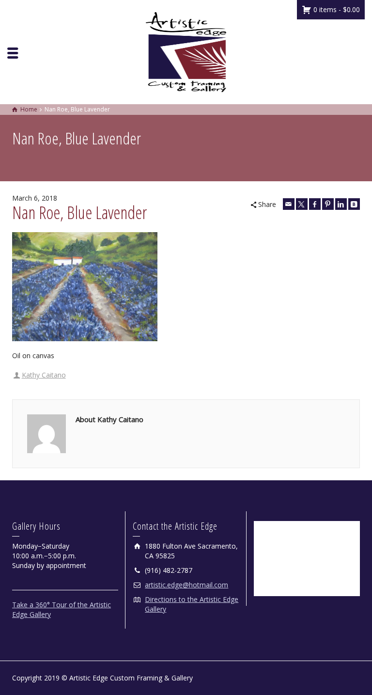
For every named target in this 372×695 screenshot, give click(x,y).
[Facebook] (315, 204)
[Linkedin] (341, 204)
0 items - (335, 9)
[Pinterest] (328, 204)
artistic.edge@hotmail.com (186, 584)
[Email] (288, 204)
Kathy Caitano (44, 374)
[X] (302, 204)
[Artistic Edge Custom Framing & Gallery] (186, 51)
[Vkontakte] (354, 204)
